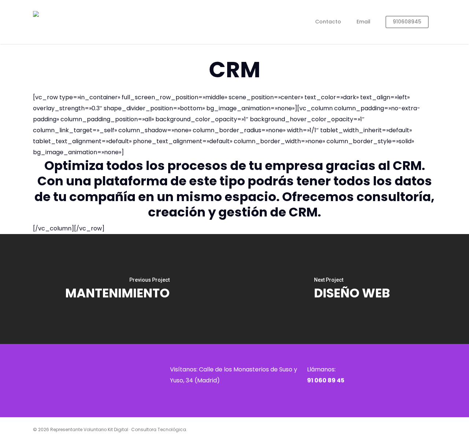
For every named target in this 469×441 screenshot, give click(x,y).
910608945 (407, 21)
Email (363, 21)
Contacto (328, 21)
